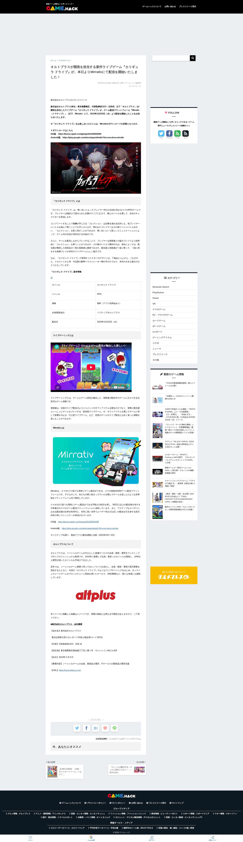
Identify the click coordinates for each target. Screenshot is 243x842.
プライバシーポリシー (96, 803)
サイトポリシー (118, 803)
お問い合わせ (170, 6)
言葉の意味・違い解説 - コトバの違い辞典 (176, 828)
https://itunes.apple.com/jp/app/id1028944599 (78, 522)
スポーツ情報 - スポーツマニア (196, 814)
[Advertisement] (121, 33)
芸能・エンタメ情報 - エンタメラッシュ (88, 814)
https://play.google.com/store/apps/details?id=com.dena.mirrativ (90, 528)
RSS (185, 138)
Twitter (161, 138)
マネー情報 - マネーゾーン (226, 814)
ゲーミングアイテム (132, 739)
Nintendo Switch (161, 287)
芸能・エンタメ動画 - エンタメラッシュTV (184, 817)
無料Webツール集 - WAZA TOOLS (138, 828)
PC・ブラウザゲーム (163, 315)
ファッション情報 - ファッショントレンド (128, 814)
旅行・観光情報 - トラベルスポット (58, 817)
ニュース (157, 348)
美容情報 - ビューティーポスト (164, 814)
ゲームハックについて (151, 6)
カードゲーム (159, 320)
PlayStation (158, 292)
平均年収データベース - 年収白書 (104, 828)
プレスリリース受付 (187, 6)
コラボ (156, 343)
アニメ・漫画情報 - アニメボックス (51, 814)
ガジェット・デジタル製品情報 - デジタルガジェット (138, 817)
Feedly (177, 138)
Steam (156, 298)
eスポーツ (157, 332)
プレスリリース (160, 354)
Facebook (169, 138)
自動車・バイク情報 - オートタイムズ (94, 817)
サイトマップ (178, 803)
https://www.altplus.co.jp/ (70, 670)
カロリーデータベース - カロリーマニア (68, 828)
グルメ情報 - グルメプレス (19, 814)
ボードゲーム (159, 326)
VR (154, 304)
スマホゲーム (115, 739)
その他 (156, 360)
